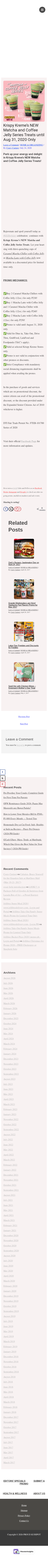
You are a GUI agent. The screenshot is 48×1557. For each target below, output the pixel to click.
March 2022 (9, 1159)
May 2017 (8, 1452)
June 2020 (8, 1265)
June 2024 (8, 1028)
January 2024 (9, 1053)
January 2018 (9, 1412)
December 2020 (10, 1235)
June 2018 (8, 1386)
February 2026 (10, 1008)
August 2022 (9, 1134)
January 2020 (9, 1290)
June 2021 (8, 1205)
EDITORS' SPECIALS (14, 1481)
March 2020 (9, 1280)
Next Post (24, 723)
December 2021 (10, 1174)
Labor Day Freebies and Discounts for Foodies (23, 646)
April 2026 (8, 998)
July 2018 (8, 1381)
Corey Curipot (10, 874)
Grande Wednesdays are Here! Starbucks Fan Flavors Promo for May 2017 (22, 605)
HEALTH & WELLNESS (15, 1493)
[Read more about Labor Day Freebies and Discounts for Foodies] (24, 631)
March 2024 (9, 1043)
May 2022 (8, 1149)
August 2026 (9, 978)
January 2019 (9, 1351)
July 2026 (8, 983)
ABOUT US (39, 1493)
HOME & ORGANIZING (31, 144)
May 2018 (8, 1391)
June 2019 (8, 1326)
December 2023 (10, 1058)
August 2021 (9, 1195)
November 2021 (10, 1179)
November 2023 (10, 1063)
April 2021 (8, 1215)
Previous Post (24, 716)
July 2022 (8, 1139)
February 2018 (10, 1407)
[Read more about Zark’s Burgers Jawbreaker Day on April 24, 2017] (24, 549)
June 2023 (8, 1089)
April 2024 (8, 1038)
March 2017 (9, 1462)
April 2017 (8, 1457)
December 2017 (10, 1417)
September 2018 (11, 1371)
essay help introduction (14, 886)
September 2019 (11, 1311)
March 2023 (9, 1104)
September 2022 (11, 1129)
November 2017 (10, 1422)
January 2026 (9, 1013)
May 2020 (8, 1270)
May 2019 (8, 1331)
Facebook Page (28, 441)
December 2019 (10, 1295)
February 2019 (10, 1346)
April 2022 (8, 1154)
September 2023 (11, 1073)
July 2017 (8, 1442)
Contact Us (24, 1520)
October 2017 (9, 1427)
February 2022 (10, 1164)
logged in (21, 745)
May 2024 (8, 1033)
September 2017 (11, 1432)
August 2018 (9, 1376)
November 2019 (10, 1300)
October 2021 (9, 1185)
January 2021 (9, 1230)
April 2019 (8, 1336)
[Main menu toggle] (42, 10)
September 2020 (11, 1250)
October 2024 (9, 1023)
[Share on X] (11, 509)
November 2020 (10, 1240)
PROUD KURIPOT (13, 8)
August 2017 (9, 1437)
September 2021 (11, 1190)
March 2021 (9, 1220)
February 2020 (10, 1285)
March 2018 (9, 1401)
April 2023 (8, 1099)
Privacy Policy (24, 1515)
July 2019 (8, 1321)
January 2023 (9, 1114)
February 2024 (10, 1048)
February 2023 (10, 1109)
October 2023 (9, 1068)
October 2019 (9, 1306)
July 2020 (8, 1260)
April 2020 (8, 1275)
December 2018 (10, 1356)
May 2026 (8, 993)
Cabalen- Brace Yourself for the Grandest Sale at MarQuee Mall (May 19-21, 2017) (23, 878)
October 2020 (9, 1245)
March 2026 (9, 1003)
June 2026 (8, 988)
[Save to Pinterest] (2, 784)
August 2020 (9, 1255)
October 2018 (9, 1366)
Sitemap (24, 1510)
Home (24, 1505)
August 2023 (9, 1078)
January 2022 (9, 1169)
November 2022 (10, 1119)
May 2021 (8, 1210)
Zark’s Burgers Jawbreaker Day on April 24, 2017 (23, 563)
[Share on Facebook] (5, 509)
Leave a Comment (11, 144)
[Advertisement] (24, 44)
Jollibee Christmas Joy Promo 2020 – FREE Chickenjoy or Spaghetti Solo (23, 944)
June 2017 (8, 1447)
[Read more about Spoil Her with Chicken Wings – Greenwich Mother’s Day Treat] (24, 672)
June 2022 (8, 1144)
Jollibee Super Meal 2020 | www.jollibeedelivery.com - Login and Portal (21, 907)
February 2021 (10, 1225)
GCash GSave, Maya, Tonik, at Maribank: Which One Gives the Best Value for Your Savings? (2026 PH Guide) (22, 844)
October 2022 (9, 1124)
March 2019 (9, 1341)
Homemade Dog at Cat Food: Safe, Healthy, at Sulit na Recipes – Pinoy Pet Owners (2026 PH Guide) (23, 829)
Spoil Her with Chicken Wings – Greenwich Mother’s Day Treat (22, 687)
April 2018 (8, 1396)
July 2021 (8, 1200)
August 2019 (9, 1316)
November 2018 (10, 1361)
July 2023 (8, 1084)
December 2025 (10, 1018)
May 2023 (8, 1094)
